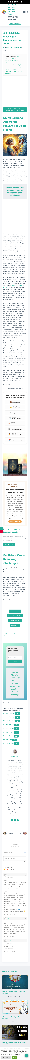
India (7, 161)
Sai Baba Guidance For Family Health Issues (15, 491)
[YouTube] (21, 1)
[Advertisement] (15, 91)
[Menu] (24, 12)
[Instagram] (12, 1)
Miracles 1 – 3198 (15, 611)
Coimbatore (16, 173)
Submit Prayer (15, 625)
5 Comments (15, 1022)
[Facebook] (8, 1)
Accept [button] (14, 1057)
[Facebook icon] (12, 820)
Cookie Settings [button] (6, 1057)
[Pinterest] (17, 1)
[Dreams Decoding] (1, 531)
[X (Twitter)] (14, 1)
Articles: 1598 (15, 823)
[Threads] (16, 1)
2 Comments (17, 996)
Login (24, 852)
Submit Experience (15, 23)
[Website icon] (15, 820)
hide (18, 56)
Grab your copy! (9, 544)
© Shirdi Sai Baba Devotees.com (12, 634)
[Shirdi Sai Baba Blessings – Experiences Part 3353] (15, 1007)
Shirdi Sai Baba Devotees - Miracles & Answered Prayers (13, 9)
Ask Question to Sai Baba (15, 616)
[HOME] (3, 47)
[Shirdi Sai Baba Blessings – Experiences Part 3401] (15, 1032)
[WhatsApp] (10, 1)
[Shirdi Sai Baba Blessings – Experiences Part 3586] (15, 982)
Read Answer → (15, 521)
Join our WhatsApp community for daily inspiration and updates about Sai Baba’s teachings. (15, 683)
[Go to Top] (26, 1055)
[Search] (27, 12)
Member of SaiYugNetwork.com (13, 636)
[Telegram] (19, 1)
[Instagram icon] (18, 820)
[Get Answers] (1, 528)
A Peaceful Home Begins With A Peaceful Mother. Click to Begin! (15, 109)
